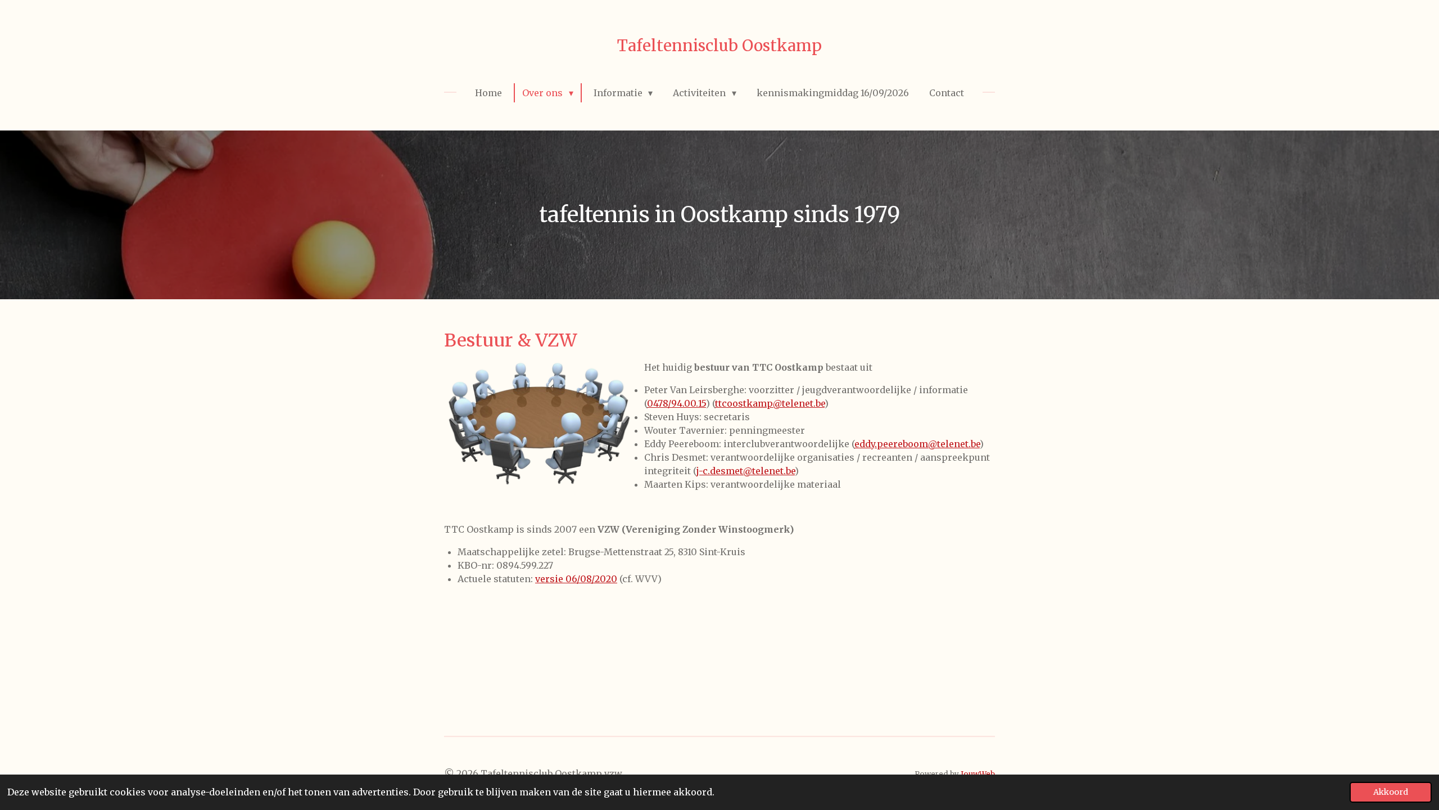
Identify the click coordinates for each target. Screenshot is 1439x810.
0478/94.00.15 (676, 403)
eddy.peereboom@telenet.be (917, 443)
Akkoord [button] (1390, 792)
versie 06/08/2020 (576, 578)
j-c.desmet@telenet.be (745, 470)
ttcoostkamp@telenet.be (770, 403)
